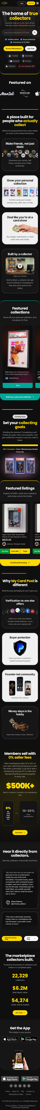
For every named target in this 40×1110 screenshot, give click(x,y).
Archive (28, 1094)
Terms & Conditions (26, 1106)
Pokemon (12, 66)
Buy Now (5, 551)
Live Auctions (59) (28, 66)
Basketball (28, 56)
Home (8, 1091)
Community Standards (20, 1107)
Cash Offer (15, 551)
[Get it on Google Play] (29, 1039)
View (18, 385)
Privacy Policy (11, 1106)
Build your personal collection (18, 397)
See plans (19, 832)
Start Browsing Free (10, 938)
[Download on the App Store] (10, 1039)
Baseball (16, 61)
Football (15, 56)
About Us (15, 1091)
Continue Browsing (18, 562)
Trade (25, 551)
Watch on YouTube (20, 276)
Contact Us (30, 1091)
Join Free (31, 3)
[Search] (34, 32)
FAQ (22, 1091)
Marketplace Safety (16, 1094)
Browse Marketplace (13, 48)
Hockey (28, 61)
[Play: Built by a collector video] (20, 266)
